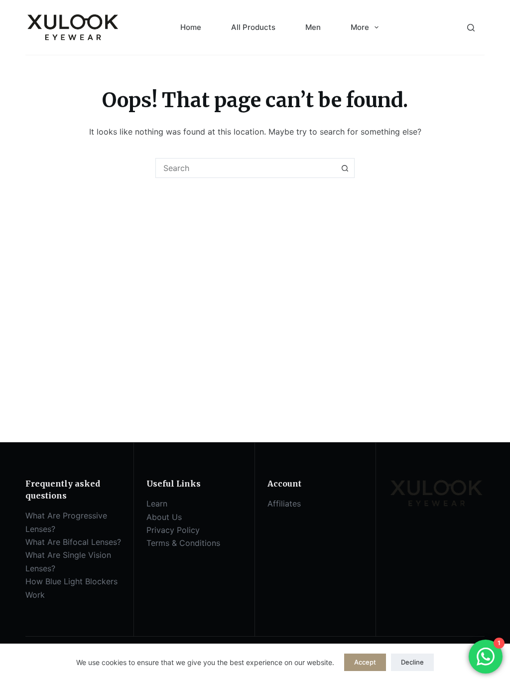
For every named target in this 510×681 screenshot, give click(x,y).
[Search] (471, 27)
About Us (164, 517)
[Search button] (344, 168)
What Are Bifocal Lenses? (73, 542)
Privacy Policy (173, 530)
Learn (156, 504)
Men (313, 27)
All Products (253, 27)
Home (190, 27)
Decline (412, 662)
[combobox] (245, 168)
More (360, 27)
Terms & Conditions (183, 543)
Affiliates (284, 504)
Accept (365, 662)
